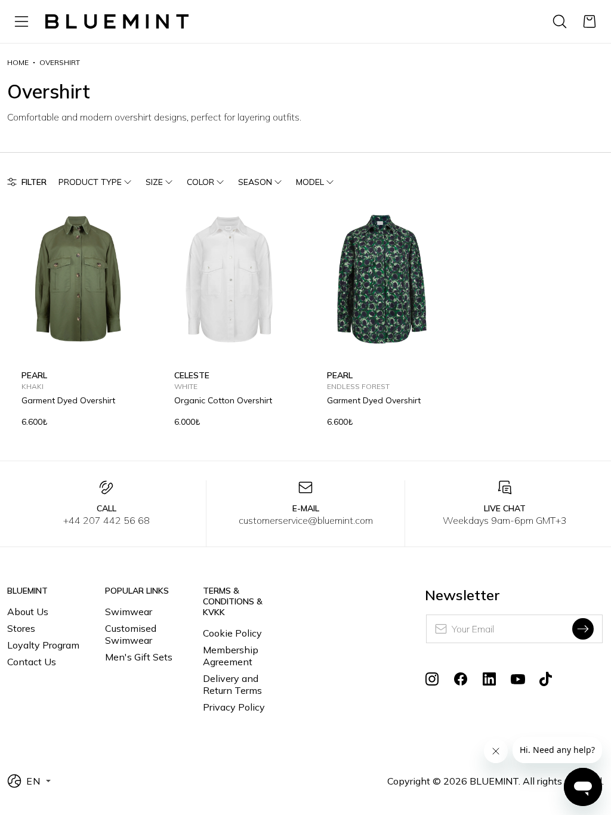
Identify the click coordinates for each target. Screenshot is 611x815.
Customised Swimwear (130, 634)
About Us (27, 612)
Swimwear (128, 612)
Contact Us (31, 662)
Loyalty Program (43, 645)
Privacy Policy (234, 707)
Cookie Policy (232, 633)
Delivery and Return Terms (232, 684)
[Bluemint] (117, 21)
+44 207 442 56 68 (106, 520)
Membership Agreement (230, 656)
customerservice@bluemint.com (306, 520)
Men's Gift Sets (138, 657)
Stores (21, 628)
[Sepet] (589, 21)
